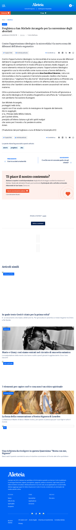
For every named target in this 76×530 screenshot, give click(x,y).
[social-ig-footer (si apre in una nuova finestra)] (44, 514)
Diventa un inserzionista (45, 520)
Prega (42, 13)
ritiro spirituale (8, 363)
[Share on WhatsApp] (73, 53)
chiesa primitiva (8, 274)
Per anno (52, 498)
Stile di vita (11, 501)
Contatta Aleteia (60, 520)
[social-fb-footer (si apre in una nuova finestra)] (36, 514)
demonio (6, 329)
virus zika (37, 62)
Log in (44, 216)
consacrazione (8, 393)
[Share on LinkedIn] (62, 53)
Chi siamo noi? (22, 520)
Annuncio (31, 504)
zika (21, 148)
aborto (5, 148)
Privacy (20, 523)
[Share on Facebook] (59, 53)
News (3, 20)
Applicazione (32, 501)
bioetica (10, 20)
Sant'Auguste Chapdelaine (45, 9)
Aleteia (22, 35)
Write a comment (38, 223)
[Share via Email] (69, 53)
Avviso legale (33, 520)
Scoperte (11, 506)
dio (5, 428)
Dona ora (4, 13)
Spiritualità (11, 504)
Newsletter (31, 498)
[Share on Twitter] (66, 53)
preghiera (14, 148)
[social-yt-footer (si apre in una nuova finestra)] (32, 514)
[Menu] (12, 6)
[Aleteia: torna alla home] (38, 5)
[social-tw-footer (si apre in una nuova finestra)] (40, 514)
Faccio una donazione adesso (16, 191)
